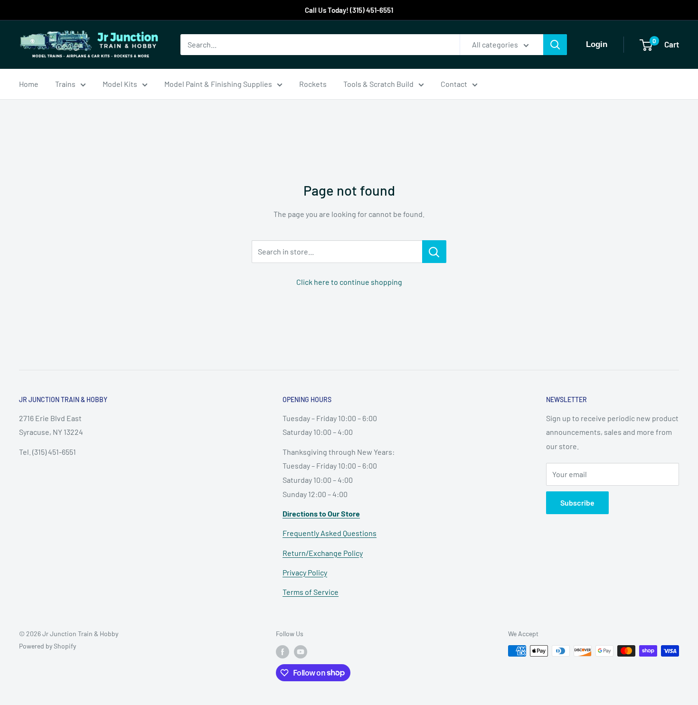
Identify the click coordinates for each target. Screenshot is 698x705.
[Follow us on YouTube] (300, 651)
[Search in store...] (434, 251)
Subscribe (577, 502)
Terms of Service (311, 591)
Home (28, 83)
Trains (65, 83)
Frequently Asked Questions (330, 532)
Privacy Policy (305, 572)
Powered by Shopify (47, 646)
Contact (454, 83)
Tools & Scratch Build (378, 83)
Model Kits (120, 83)
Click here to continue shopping (349, 281)
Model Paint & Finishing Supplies (218, 83)
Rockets (313, 83)
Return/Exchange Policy (323, 552)
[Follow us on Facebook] (282, 651)
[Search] (555, 44)
